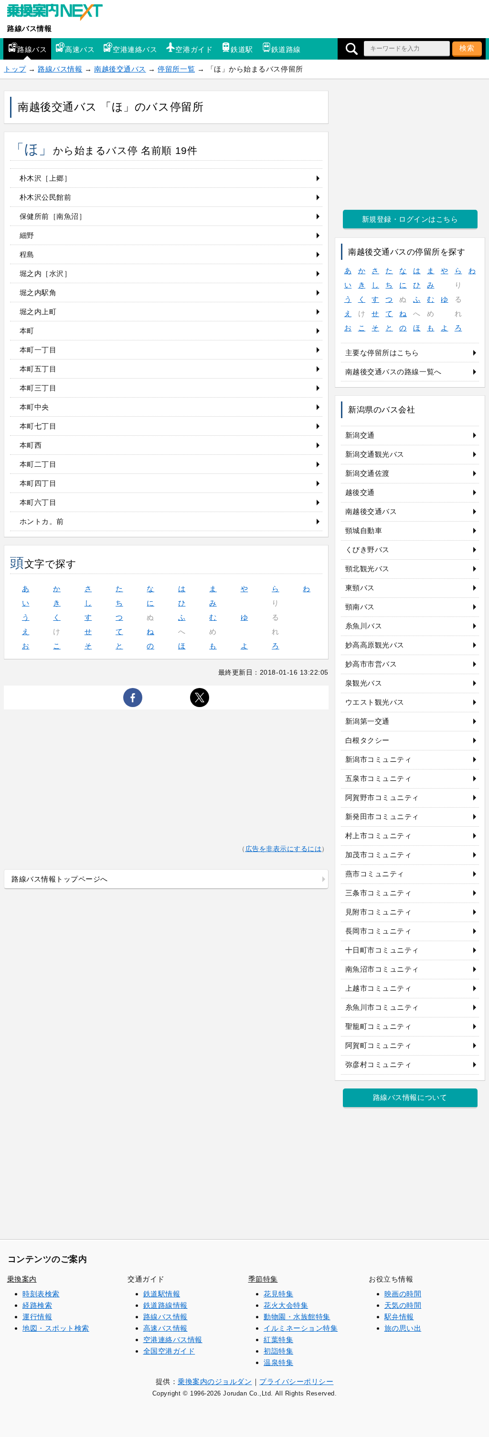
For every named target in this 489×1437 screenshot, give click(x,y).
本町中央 (34, 407)
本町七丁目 (38, 426)
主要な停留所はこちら (382, 353)
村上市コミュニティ (378, 835)
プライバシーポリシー (296, 1381)
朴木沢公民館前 (46, 197)
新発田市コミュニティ (382, 816)
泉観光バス (364, 683)
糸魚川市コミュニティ (382, 1007)
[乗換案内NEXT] (59, 13)
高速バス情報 (165, 1328)
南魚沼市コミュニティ (382, 969)
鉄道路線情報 (165, 1305)
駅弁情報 (399, 1317)
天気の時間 (403, 1305)
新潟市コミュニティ (378, 759)
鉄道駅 (242, 49)
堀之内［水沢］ (46, 273)
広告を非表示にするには (283, 848)
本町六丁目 (38, 502)
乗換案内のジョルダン (215, 1381)
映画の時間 (403, 1294)
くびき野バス (367, 549)
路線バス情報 (29, 28)
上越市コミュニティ (378, 988)
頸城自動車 (364, 530)
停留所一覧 (176, 69)
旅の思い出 (403, 1328)
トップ (15, 69)
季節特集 (263, 1279)
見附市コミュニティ (378, 912)
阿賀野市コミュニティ (382, 797)
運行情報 (37, 1317)
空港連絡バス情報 (172, 1339)
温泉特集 (278, 1362)
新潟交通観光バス (374, 454)
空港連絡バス (135, 49)
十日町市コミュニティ (382, 950)
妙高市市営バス (371, 664)
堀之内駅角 (38, 292)
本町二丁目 (38, 464)
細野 (27, 235)
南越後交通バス (120, 69)
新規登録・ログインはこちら (410, 219)
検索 (467, 48)
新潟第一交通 (367, 721)
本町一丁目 (38, 350)
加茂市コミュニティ (378, 855)
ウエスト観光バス (374, 702)
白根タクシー (367, 740)
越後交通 (360, 492)
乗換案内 (22, 1279)
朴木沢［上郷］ (46, 178)
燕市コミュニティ (374, 874)
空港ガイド (194, 49)
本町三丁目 (38, 388)
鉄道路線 (286, 49)
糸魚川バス (364, 626)
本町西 (31, 445)
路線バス (32, 49)
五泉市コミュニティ (378, 778)
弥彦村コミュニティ (378, 1064)
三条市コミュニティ (378, 893)
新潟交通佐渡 (367, 473)
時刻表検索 (41, 1294)
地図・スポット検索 (55, 1328)
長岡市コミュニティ (378, 931)
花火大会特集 (286, 1305)
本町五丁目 (38, 369)
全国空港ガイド (169, 1351)
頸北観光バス (367, 569)
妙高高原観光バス (374, 645)
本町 (27, 331)
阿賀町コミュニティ (378, 1045)
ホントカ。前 (42, 521)
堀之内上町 (38, 312)
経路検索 (37, 1305)
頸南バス (360, 607)
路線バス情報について (410, 1097)
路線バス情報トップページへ (59, 879)
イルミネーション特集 (301, 1328)
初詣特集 (278, 1351)
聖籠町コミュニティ (378, 1026)
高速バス (80, 49)
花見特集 (278, 1294)
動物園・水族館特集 (297, 1317)
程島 (27, 254)
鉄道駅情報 (162, 1294)
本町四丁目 (38, 483)
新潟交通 (360, 435)
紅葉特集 (278, 1339)
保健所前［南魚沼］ (53, 216)
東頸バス (360, 588)
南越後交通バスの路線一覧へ (393, 372)
